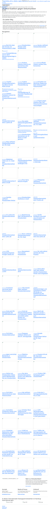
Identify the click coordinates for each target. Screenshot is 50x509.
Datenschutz (4, 507)
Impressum (4, 508)
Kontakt (3, 506)
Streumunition (5, 6)
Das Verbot (4, 7)
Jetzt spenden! (28, 486)
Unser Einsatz (4, 8)
